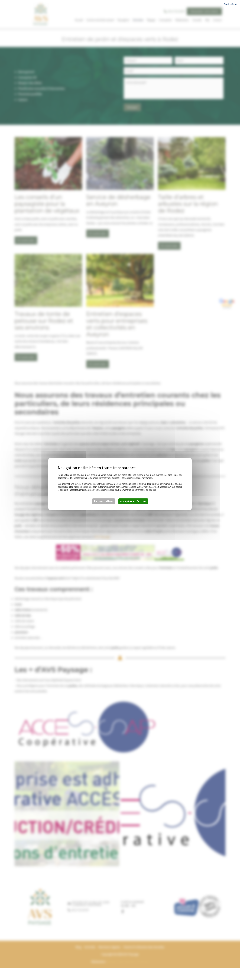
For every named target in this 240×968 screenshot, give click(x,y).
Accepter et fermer (133, 501)
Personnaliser (103, 501)
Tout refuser (230, 4)
